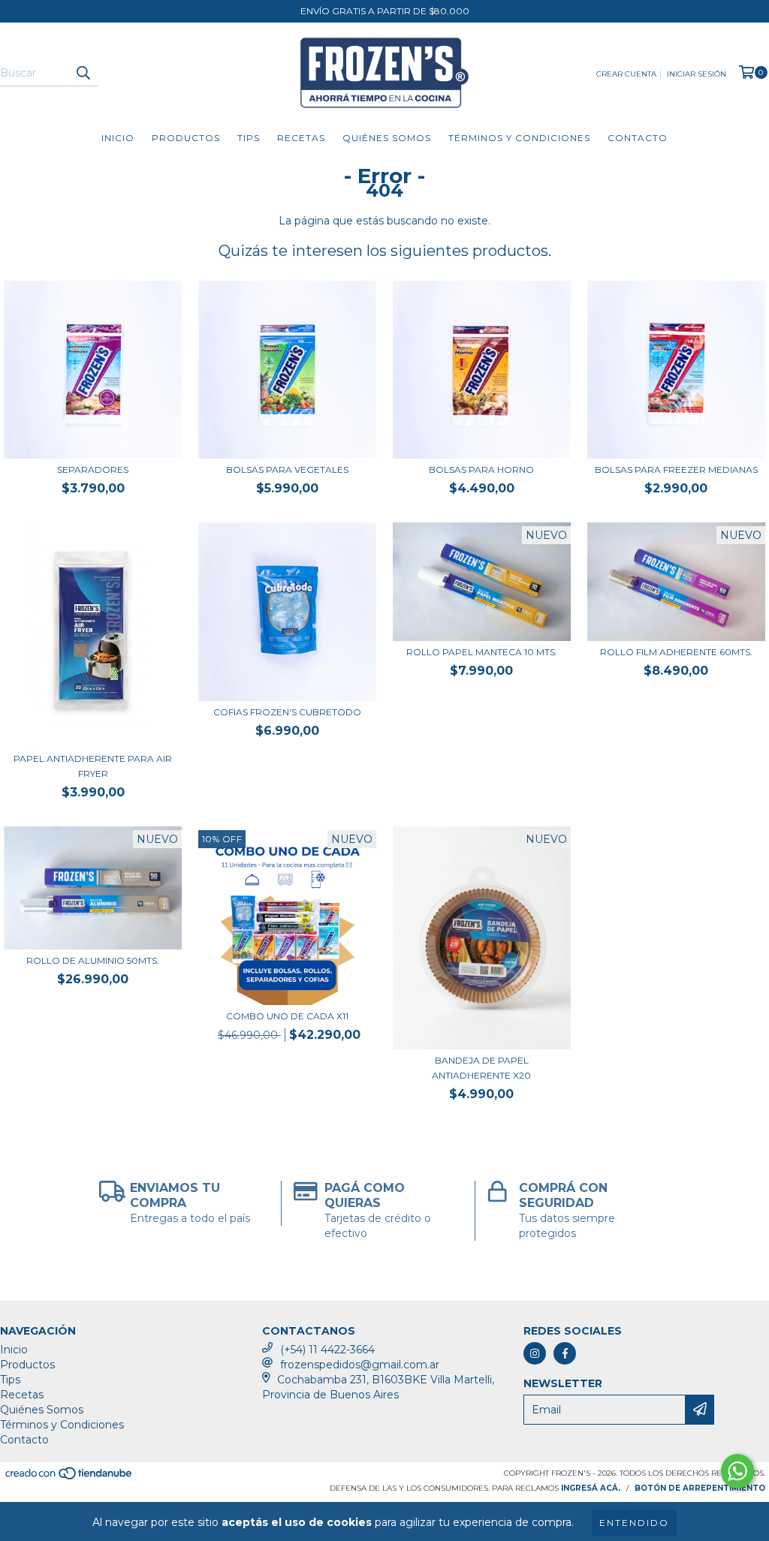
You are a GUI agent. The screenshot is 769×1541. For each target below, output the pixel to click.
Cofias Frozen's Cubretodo (287, 712)
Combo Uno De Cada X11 (287, 1016)
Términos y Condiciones (519, 137)
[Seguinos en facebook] (564, 1353)
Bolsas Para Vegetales (287, 469)
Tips (248, 137)
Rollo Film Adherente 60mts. (676, 652)
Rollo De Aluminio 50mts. (92, 960)
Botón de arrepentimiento (700, 1488)
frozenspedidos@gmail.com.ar (359, 1364)
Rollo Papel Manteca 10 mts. (481, 652)
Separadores (92, 469)
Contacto (638, 137)
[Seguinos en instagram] (534, 1353)
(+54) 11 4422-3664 (327, 1349)
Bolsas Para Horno (481, 469)
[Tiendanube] (69, 1477)
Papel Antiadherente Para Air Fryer (93, 766)
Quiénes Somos (386, 137)
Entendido (634, 1522)
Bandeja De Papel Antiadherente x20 (481, 1068)
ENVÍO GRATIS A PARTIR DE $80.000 (384, 11)
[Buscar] (83, 72)
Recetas (301, 137)
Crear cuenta (626, 74)
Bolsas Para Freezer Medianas (676, 469)
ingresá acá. (590, 1488)
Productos (186, 137)
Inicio (117, 137)
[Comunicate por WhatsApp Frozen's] (737, 1471)
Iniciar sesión (696, 74)
